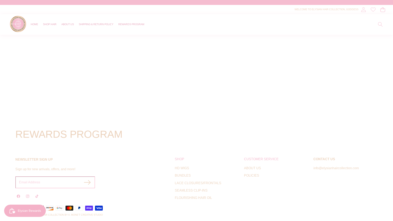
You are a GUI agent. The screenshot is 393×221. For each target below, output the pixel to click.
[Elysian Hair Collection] (18, 24)
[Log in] (363, 9)
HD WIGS (182, 168)
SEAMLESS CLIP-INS (191, 190)
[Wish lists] (373, 9)
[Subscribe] (87, 182)
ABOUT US (252, 168)
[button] (382, 9)
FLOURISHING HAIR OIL (193, 198)
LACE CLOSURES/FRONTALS (198, 183)
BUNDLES (183, 175)
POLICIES (251, 175)
